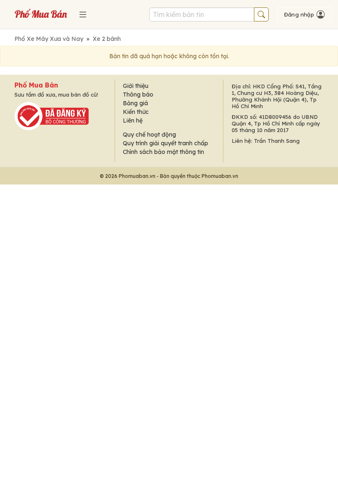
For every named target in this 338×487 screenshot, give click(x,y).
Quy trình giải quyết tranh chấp (165, 143)
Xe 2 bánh (107, 39)
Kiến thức (136, 112)
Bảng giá (135, 103)
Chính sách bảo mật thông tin (163, 152)
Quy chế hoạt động (149, 134)
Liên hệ (133, 120)
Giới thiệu (135, 86)
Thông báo (138, 94)
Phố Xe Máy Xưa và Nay (48, 39)
